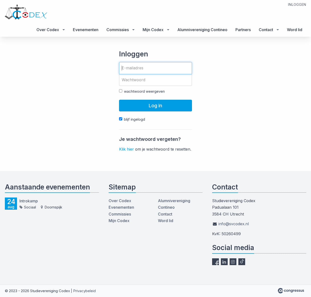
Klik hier (126, 149)
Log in (155, 105)
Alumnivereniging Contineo (202, 29)
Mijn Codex (153, 29)
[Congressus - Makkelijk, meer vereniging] (291, 290)
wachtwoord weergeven (144, 91)
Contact (266, 29)
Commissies (117, 29)
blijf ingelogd (134, 119)
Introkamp (28, 200)
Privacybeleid (84, 290)
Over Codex (47, 29)
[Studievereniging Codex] (34, 12)
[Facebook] (215, 261)
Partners (243, 29)
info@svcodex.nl (233, 223)
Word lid (294, 29)
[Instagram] (233, 261)
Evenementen (85, 29)
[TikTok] (241, 261)
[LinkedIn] (224, 261)
